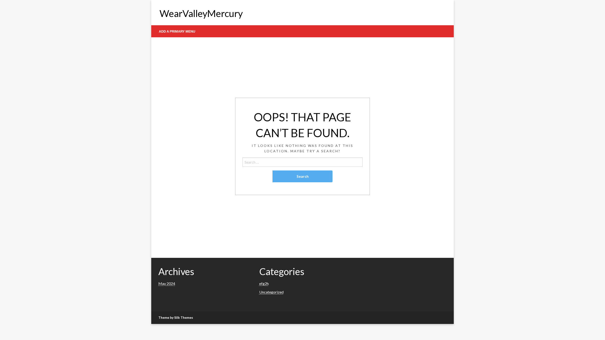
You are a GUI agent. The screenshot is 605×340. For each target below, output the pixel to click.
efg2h (264, 283)
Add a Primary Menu (177, 31)
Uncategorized (271, 292)
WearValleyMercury (201, 13)
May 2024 (166, 283)
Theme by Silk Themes (175, 317)
